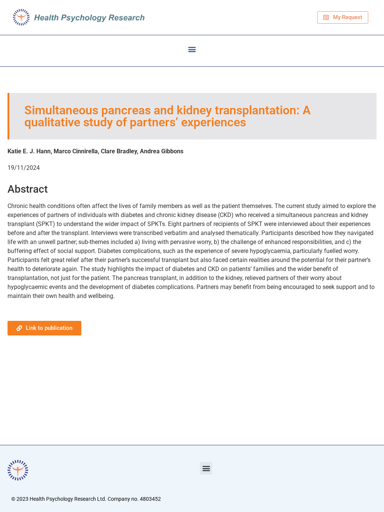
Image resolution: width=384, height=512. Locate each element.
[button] (192, 49)
